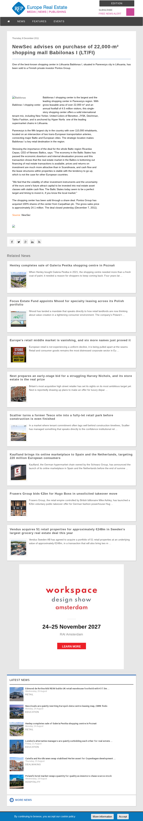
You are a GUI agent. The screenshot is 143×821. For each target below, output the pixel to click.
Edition (116, 3)
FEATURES (39, 21)
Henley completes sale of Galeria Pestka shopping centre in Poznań (62, 265)
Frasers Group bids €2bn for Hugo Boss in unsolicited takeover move (63, 493)
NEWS (21, 21)
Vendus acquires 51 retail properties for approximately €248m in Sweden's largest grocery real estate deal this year (67, 531)
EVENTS (59, 21)
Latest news (20, 679)
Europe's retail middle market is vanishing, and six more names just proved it (70, 340)
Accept (123, 816)
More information (102, 816)
